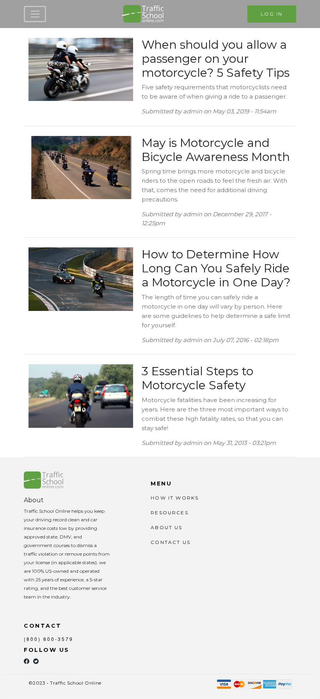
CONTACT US (170, 542)
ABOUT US (166, 527)
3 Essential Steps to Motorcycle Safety (197, 378)
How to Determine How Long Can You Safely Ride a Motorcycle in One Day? (216, 268)
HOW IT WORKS (175, 498)
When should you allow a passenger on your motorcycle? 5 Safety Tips (216, 58)
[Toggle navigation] (35, 14)
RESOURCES (169, 512)
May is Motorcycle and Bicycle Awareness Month (216, 150)
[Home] (143, 14)
